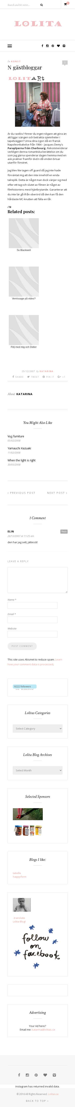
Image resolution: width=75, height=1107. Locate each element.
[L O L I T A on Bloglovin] (25, 689)
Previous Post (22, 493)
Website (12, 628)
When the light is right (22, 460)
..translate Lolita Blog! (19, 919)
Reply (64, 531)
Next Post (56, 493)
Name (12, 599)
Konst (16, 61)
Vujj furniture (16, 436)
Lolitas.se (53, 1094)
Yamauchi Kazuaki (19, 448)
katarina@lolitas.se (43, 1029)
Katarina (46, 371)
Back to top (36, 1101)
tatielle (17, 873)
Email (12, 614)
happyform (19, 876)
